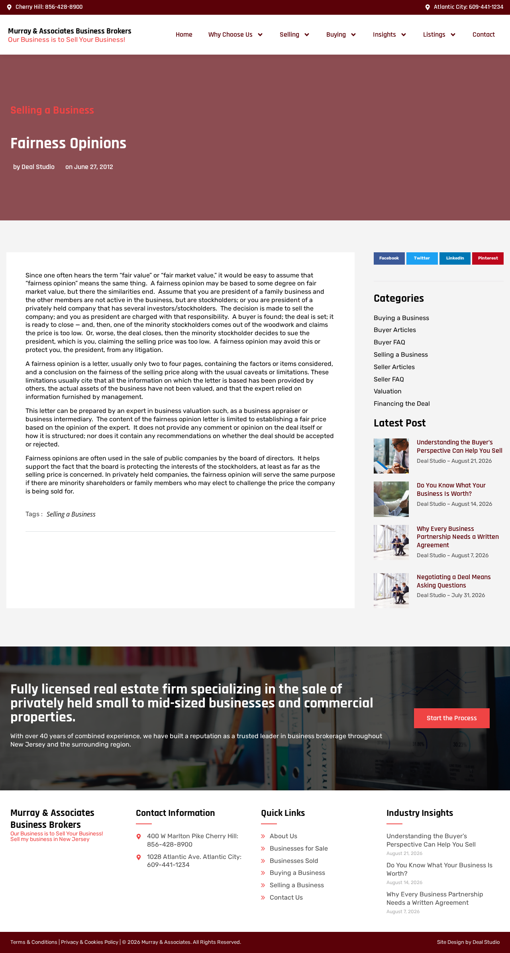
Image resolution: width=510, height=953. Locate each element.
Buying (336, 34)
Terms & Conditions (33, 942)
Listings (434, 34)
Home (184, 34)
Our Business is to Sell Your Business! (66, 39)
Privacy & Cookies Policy (89, 942)
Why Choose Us (230, 34)
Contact (484, 34)
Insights (384, 34)
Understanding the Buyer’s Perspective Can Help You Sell (459, 446)
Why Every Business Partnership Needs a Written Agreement (458, 537)
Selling (289, 34)
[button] (389, 258)
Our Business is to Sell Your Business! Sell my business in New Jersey (56, 836)
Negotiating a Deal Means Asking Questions (454, 581)
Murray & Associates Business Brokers (69, 31)
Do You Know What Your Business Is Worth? (451, 489)
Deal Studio (486, 942)
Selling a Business (52, 110)
